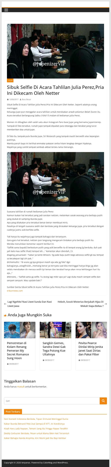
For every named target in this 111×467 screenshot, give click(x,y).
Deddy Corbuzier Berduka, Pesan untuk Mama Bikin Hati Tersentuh (36, 433)
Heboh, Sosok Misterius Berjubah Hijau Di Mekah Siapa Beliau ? (80, 304)
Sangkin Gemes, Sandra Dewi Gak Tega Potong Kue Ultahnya (54, 348)
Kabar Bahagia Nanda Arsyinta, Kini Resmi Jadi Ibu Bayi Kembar (35, 438)
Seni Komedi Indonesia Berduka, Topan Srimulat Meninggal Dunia (36, 419)
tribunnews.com (15, 290)
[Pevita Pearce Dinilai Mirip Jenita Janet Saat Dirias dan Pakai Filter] (91, 323)
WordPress (62, 462)
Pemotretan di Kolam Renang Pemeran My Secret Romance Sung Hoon (18, 350)
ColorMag (47, 462)
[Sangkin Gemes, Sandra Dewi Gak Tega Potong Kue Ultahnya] (55, 323)
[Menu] (6, 10)
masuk (20, 386)
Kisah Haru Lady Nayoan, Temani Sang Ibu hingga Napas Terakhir (36, 428)
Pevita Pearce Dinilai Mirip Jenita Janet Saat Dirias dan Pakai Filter (90, 348)
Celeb (10, 80)
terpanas (26, 462)
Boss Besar (26, 99)
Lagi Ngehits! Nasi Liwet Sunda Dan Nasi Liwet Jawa (30, 304)
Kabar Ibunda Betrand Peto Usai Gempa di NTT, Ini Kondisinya (34, 423)
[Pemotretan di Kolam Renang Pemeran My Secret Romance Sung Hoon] (20, 323)
